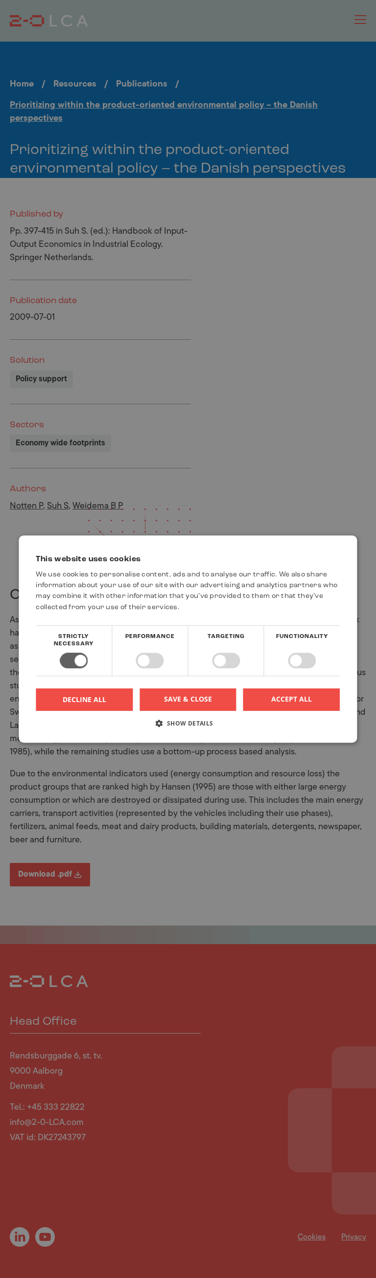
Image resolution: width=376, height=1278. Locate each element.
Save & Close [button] (188, 699)
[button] (188, 726)
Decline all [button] (84, 699)
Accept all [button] (291, 699)
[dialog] (188, 639)
